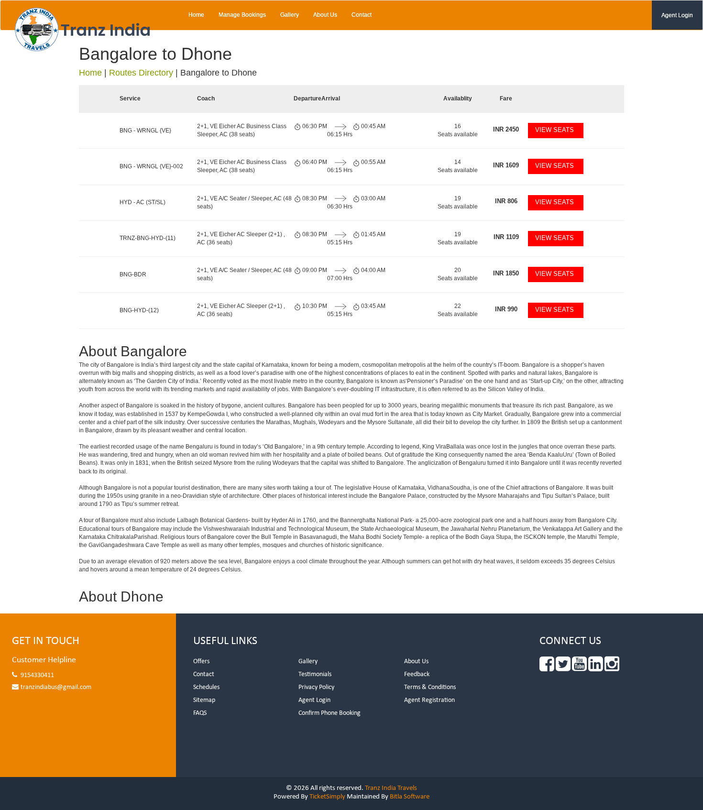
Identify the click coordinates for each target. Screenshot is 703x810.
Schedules (206, 687)
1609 (506, 165)
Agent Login (677, 15)
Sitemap (204, 700)
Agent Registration (429, 700)
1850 (506, 273)
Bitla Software (409, 796)
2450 (506, 129)
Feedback (416, 674)
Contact (362, 14)
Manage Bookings (242, 14)
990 (506, 309)
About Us (325, 14)
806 (506, 201)
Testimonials (314, 674)
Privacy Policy (316, 687)
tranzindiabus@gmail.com (56, 687)
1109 (506, 237)
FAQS (200, 713)
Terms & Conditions (430, 687)
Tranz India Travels (391, 788)
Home (196, 14)
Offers (201, 661)
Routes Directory (141, 72)
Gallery (289, 14)
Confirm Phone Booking (329, 713)
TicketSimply (327, 796)
